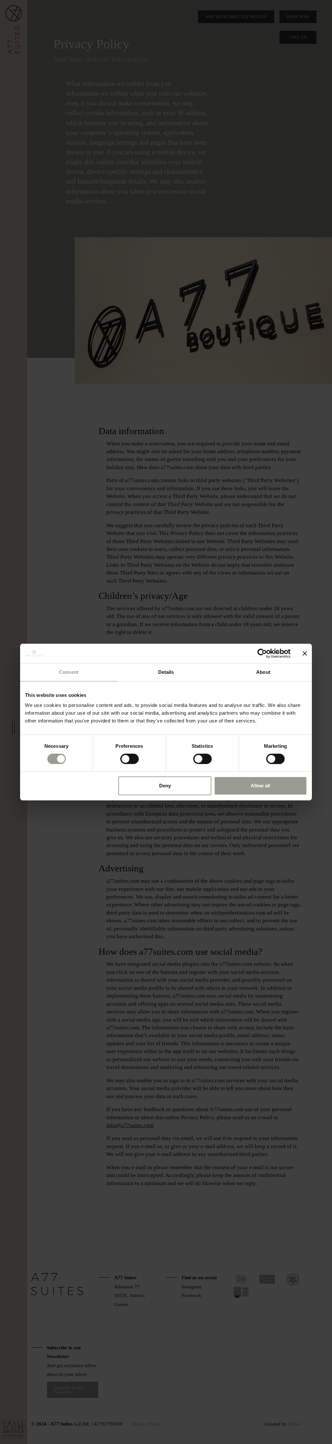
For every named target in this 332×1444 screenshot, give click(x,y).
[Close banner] (304, 653)
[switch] (129, 759)
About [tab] (263, 672)
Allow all (260, 785)
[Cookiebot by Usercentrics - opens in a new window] (262, 653)
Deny (165, 785)
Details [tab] (166, 672)
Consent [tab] (68, 672)
